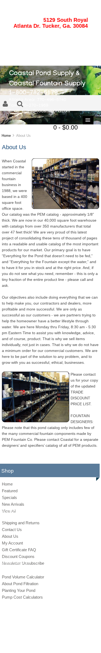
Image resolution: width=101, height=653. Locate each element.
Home (6, 136)
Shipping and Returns (21, 523)
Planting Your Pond (18, 590)
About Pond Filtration (20, 583)
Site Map (25, 643)
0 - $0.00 (65, 127)
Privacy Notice (44, 643)
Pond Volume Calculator (23, 577)
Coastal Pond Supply (46, 634)
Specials (9, 497)
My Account (12, 543)
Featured (10, 490)
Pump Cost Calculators (22, 597)
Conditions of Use (69, 643)
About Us (10, 536)
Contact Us (12, 529)
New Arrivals (13, 504)
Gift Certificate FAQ (19, 549)
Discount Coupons (18, 556)
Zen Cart (87, 634)
